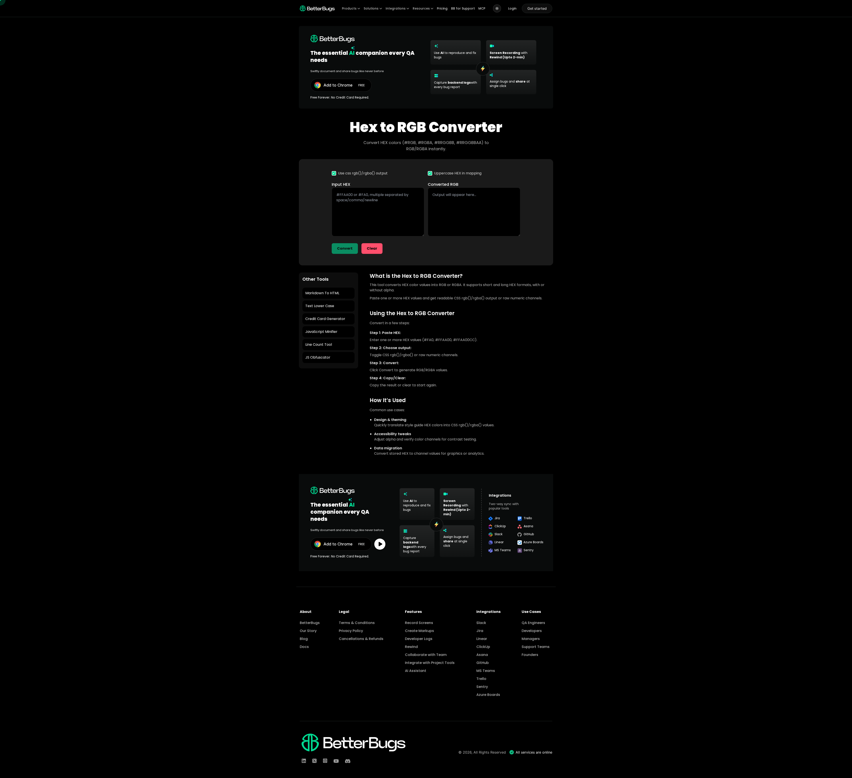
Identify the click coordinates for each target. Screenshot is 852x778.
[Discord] (347, 761)
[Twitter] (314, 761)
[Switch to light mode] (497, 8)
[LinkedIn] (304, 761)
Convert (345, 248)
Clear (372, 248)
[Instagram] (325, 761)
